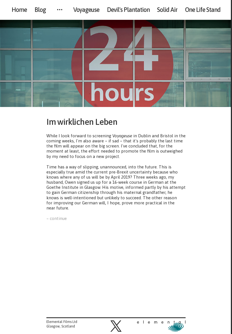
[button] (116, 326)
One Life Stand (202, 10)
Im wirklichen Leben (84, 122)
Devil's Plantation (128, 10)
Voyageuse (86, 10)
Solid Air (167, 10)
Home (19, 10)
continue (58, 218)
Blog (40, 10)
